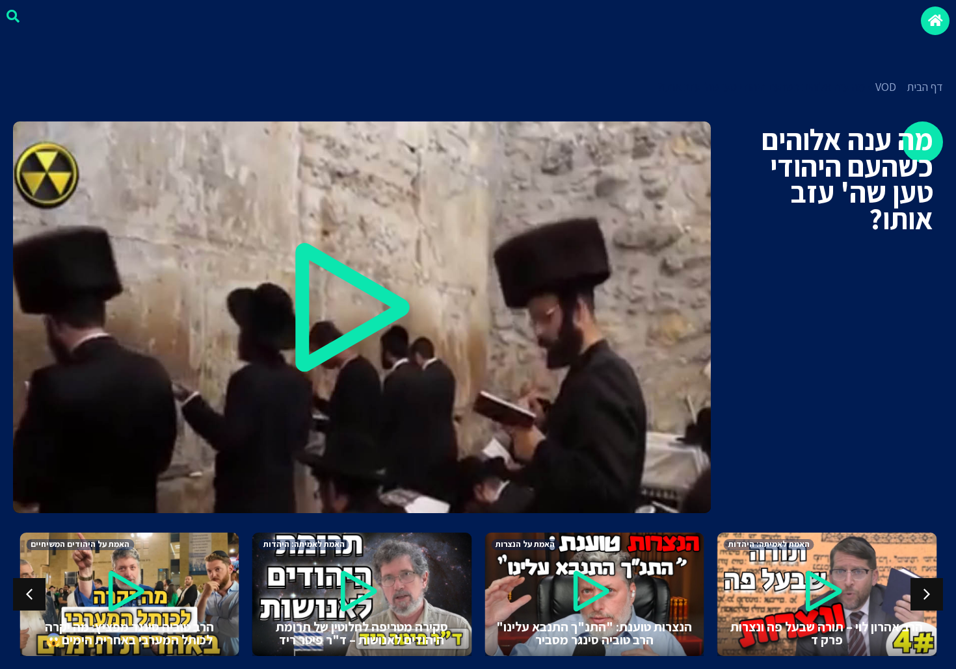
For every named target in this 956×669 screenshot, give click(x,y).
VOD (885, 86)
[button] (361, 317)
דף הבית (925, 86)
